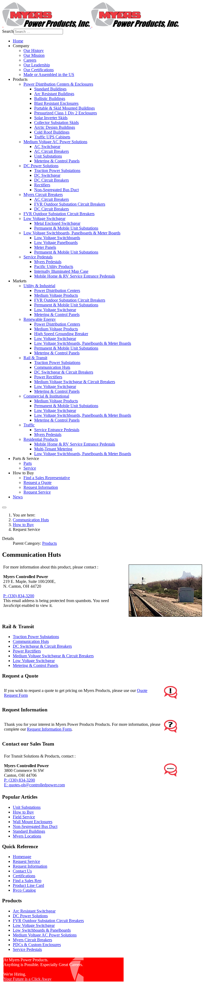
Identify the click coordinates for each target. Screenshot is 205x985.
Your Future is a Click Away (27, 979)
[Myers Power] (90, 26)
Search (8, 31)
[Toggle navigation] (4, 507)
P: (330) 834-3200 (18, 596)
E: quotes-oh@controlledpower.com (34, 785)
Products (49, 543)
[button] (21, 45)
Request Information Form (49, 729)
